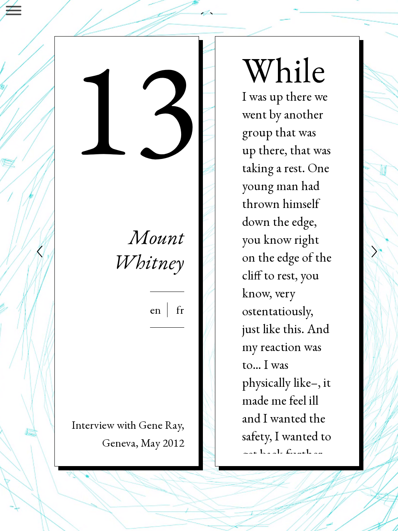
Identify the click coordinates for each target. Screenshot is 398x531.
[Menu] (13, 12)
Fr (180, 309)
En (155, 309)
